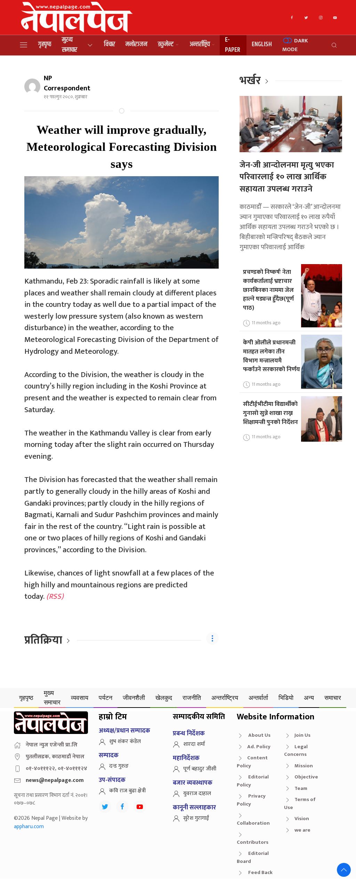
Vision (301, 818)
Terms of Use (300, 803)
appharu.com (29, 826)
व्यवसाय (79, 697)
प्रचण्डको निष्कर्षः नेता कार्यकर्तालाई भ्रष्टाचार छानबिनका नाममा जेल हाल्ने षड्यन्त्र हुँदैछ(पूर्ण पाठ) (268, 290)
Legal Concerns (296, 750)
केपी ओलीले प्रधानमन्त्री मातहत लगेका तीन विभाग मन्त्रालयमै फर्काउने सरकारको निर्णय (271, 355)
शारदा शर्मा (194, 744)
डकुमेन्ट (165, 44)
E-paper (232, 45)
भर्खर (250, 81)
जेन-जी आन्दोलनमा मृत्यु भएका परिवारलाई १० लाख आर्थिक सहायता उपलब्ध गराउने (287, 177)
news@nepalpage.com (55, 780)
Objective (306, 777)
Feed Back (260, 872)
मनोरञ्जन (136, 44)
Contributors (252, 842)
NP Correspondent (67, 83)
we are (302, 830)
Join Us (302, 735)
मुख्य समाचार (69, 45)
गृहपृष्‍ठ (44, 44)
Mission (303, 765)
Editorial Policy (253, 781)
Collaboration (253, 823)
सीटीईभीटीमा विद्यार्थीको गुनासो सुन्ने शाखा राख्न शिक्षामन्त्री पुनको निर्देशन (270, 413)
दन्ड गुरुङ (119, 766)
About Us (258, 735)
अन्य (309, 697)
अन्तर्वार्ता (258, 697)
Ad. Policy (258, 746)
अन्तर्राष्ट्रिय (199, 44)
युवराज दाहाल (197, 793)
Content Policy (252, 761)
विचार (109, 44)
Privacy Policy (251, 800)
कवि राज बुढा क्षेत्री (127, 790)
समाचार (332, 697)
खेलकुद (163, 697)
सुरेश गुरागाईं (196, 818)
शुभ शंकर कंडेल (125, 741)
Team (300, 788)
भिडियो (285, 697)
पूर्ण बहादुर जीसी (199, 769)
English (262, 44)
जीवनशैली (134, 697)
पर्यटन (105, 697)
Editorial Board (253, 857)
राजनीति (192, 697)
